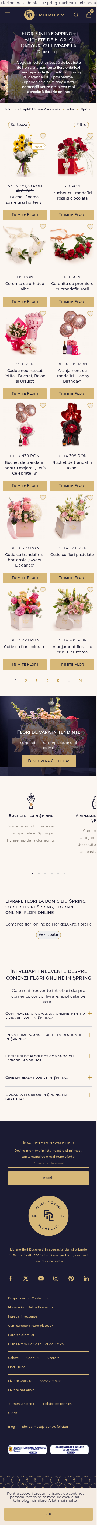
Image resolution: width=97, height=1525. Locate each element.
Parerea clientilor (21, 1335)
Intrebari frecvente (23, 1316)
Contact (38, 1298)
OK (48, 1514)
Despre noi (17, 1298)
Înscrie (48, 1178)
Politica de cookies (57, 1404)
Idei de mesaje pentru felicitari (45, 1427)
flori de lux (44, 14)
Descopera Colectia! (48, 761)
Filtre (81, 125)
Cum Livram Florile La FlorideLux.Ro (36, 1344)
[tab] (32, 874)
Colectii (14, 1358)
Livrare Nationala (21, 1390)
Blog (12, 1427)
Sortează (19, 125)
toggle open (8, 15)
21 (80, 681)
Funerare (53, 1358)
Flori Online (16, 1367)
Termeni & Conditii (22, 1404)
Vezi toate (48, 935)
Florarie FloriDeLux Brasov (28, 1307)
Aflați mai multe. (63, 1501)
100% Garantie (50, 1381)
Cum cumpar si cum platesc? (31, 1326)
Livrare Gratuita (20, 1381)
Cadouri (32, 1358)
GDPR (12, 1413)
